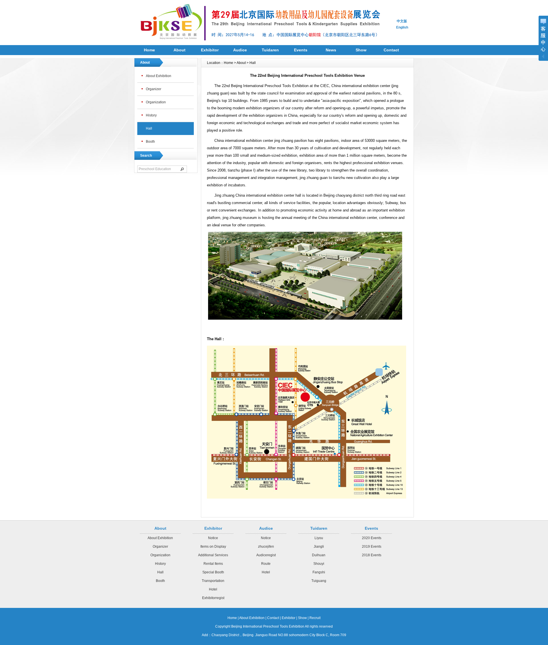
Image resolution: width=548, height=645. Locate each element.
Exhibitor (210, 50)
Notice (213, 538)
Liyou (319, 538)
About (180, 50)
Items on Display (213, 547)
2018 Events (371, 555)
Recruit (315, 618)
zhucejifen (266, 547)
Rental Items (213, 564)
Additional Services (213, 555)
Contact (391, 50)
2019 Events (371, 547)
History (151, 115)
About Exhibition (158, 76)
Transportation (213, 581)
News (331, 50)
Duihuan (318, 555)
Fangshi (319, 572)
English (402, 27)
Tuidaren (270, 50)
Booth (150, 142)
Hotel (213, 589)
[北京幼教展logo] (171, 42)
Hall (149, 128)
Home (149, 50)
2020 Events (371, 538)
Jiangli (319, 547)
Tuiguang (318, 581)
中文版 (402, 21)
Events (300, 50)
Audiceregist (266, 555)
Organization (156, 102)
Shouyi (318, 564)
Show (361, 50)
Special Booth (213, 572)
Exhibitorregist (213, 598)
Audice (240, 50)
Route (266, 564)
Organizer (153, 89)
